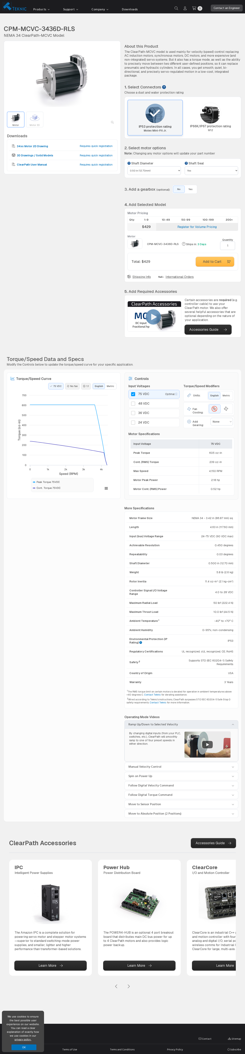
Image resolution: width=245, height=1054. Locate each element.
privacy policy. (23, 1039)
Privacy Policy (175, 1049)
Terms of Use (69, 1049)
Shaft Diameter (142, 163)
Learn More (47, 965)
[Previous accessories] (116, 986)
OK (24, 1047)
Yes (191, 189)
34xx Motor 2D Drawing (32, 146)
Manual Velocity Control (144, 766)
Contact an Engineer (227, 8)
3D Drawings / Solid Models (34, 155)
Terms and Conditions (122, 1049)
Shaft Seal (196, 163)
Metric (110, 386)
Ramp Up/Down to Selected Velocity (153, 724)
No (178, 189)
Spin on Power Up (140, 776)
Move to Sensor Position (144, 804)
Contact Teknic (152, 694)
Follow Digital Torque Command (150, 794)
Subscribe (235, 1049)
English (99, 386)
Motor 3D (35, 125)
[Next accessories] (128, 986)
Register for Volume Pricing (197, 227)
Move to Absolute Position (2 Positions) (154, 813)
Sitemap (236, 1039)
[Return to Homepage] (14, 7)
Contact (206, 1039)
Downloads (130, 9)
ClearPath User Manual (31, 164)
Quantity (227, 240)
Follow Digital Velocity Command (151, 785)
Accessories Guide (203, 329)
